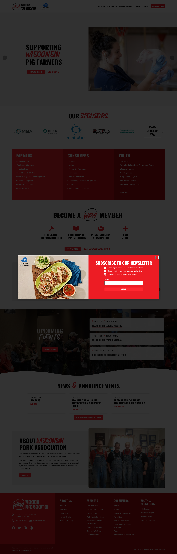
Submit (123, 289)
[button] (157, 257)
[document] (88, 277)
